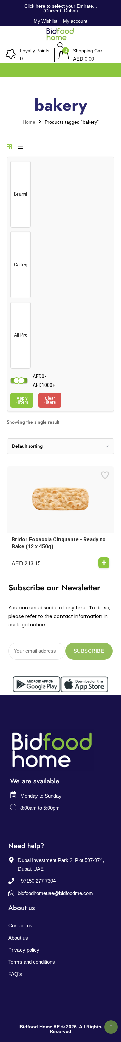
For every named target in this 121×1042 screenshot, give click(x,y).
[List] (20, 147)
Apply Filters (21, 400)
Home (29, 122)
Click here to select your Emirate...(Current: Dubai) (60, 8)
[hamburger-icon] (108, 68)
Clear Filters (49, 400)
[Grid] (9, 147)
